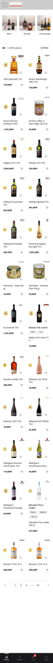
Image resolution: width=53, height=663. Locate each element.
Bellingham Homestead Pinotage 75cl (13, 506)
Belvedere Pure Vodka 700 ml (39, 523)
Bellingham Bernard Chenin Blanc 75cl (12, 464)
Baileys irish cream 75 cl (39, 339)
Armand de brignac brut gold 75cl (37, 245)
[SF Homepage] (24, 5)
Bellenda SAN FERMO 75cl (39, 422)
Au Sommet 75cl (11, 327)
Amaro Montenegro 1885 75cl (38, 80)
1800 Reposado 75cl (12, 79)
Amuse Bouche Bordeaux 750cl (10, 122)
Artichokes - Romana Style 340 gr (38, 287)
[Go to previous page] (5, 585)
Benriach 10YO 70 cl (12, 564)
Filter (45, 47)
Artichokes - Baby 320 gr (13, 287)
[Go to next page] (48, 585)
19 (38, 585)
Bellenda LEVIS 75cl (12, 421)
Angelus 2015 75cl (11, 162)
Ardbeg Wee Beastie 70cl (12, 245)
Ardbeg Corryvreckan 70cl (12, 203)
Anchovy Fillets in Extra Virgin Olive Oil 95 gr (38, 122)
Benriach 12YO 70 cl (38, 564)
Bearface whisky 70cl (13, 379)
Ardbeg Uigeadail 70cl (38, 201)
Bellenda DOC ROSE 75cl (38, 380)
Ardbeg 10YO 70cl (37, 162)
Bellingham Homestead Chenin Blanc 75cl (37, 464)
